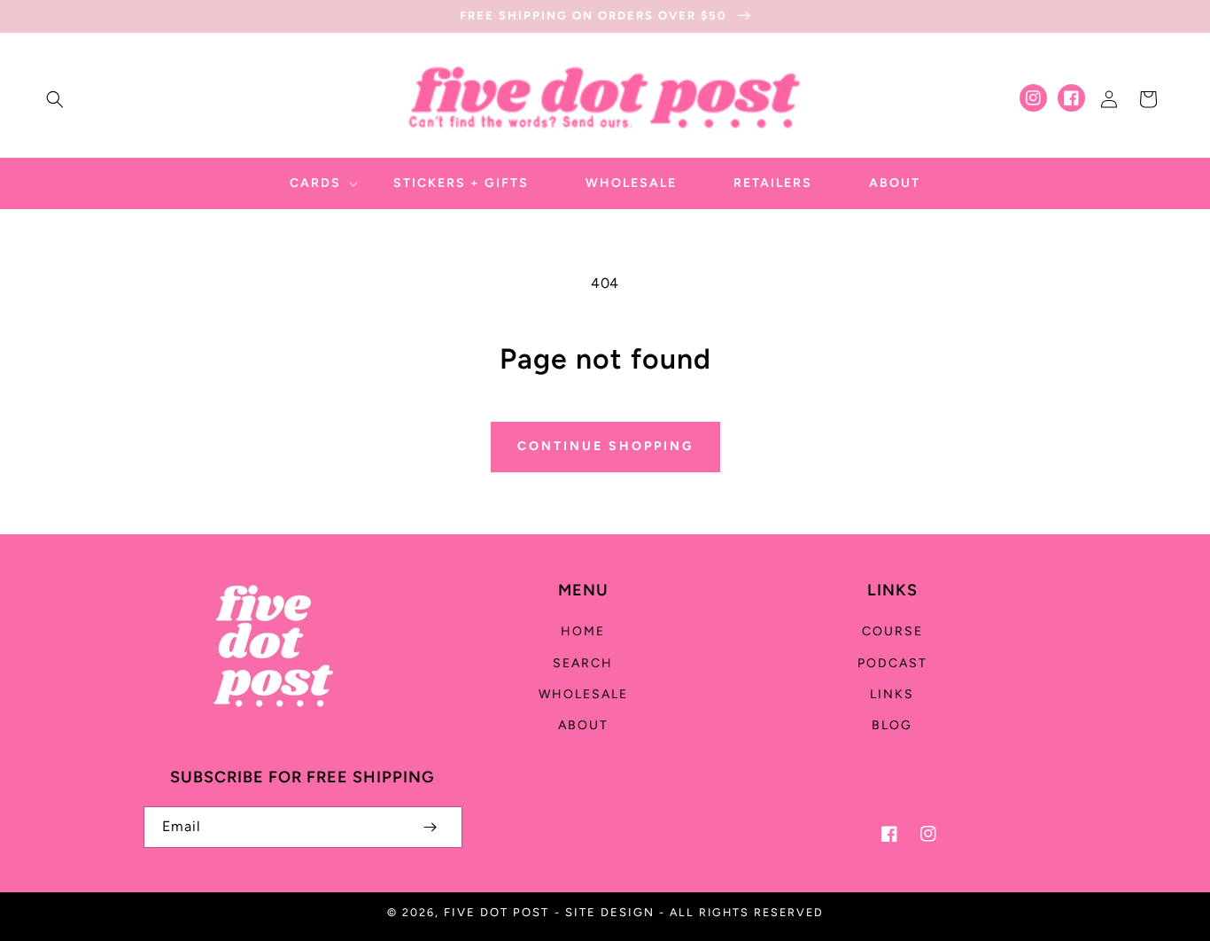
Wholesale (583, 694)
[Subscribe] (430, 827)
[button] (54, 99)
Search (583, 663)
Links (892, 694)
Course (892, 631)
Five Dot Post (496, 912)
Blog (892, 725)
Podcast (892, 663)
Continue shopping (605, 446)
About (583, 725)
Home (583, 631)
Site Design (610, 912)
